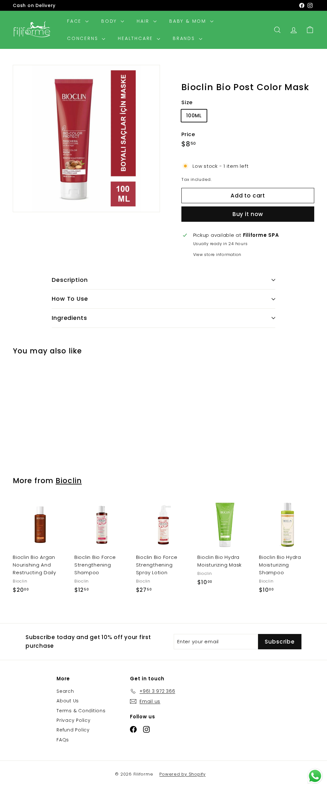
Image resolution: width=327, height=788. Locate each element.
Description (70, 280)
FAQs (63, 740)
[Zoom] (86, 138)
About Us (68, 701)
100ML (194, 115)
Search (65, 691)
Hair (144, 21)
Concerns (83, 38)
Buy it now (247, 214)
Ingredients (69, 318)
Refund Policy (73, 730)
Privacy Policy (74, 720)
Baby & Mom (189, 21)
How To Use (70, 299)
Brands (185, 38)
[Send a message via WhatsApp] (315, 776)
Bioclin (69, 480)
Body (110, 21)
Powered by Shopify (182, 774)
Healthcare (136, 38)
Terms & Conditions (81, 710)
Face (75, 21)
